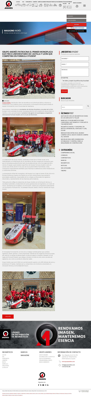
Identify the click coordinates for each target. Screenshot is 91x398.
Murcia (54, 393)
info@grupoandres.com (68, 365)
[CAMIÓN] (35, 4)
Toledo (6, 395)
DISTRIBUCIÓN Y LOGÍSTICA (47, 357)
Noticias (64, 165)
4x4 (3, 357)
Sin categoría (66, 168)
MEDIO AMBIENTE (44, 362)
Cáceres (18, 393)
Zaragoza (20, 395)
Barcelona (12, 393)
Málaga (50, 393)
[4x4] (23, 4)
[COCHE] (18, 4)
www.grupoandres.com (68, 362)
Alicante (3, 393)
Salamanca (62, 393)
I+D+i (46, 391)
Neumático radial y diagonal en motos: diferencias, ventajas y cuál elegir (74, 129)
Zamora (16, 395)
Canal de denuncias (40, 391)
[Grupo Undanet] (84, 392)
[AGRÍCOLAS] (41, 4)
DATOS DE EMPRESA (44, 359)
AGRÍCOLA (5, 364)
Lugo (45, 393)
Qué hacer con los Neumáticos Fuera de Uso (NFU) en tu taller (74, 117)
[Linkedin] (47, 385)
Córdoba (27, 393)
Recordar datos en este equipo (77, 27)
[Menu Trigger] (84, 5)
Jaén (37, 393)
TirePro (63, 171)
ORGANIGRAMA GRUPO (45, 360)
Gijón (31, 393)
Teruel (3, 395)
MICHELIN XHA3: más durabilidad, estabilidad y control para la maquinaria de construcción (72, 141)
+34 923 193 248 (66, 367)
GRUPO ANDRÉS (43, 355)
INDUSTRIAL (5, 366)
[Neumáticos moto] (51, 4)
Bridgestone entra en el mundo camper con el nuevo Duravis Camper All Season (74, 135)
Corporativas (66, 158)
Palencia (57, 393)
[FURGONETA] (29, 4)
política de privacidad (82, 81)
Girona (34, 393)
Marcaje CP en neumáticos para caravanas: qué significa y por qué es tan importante (74, 122)
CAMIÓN (4, 360)
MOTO (4, 362)
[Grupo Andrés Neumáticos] (7, 8)
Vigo (13, 395)
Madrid (47, 393)
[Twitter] (40, 385)
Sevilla (70, 393)
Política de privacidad (20, 391)
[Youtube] (43, 385)
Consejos (64, 155)
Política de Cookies (27, 391)
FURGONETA (5, 359)
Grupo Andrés (6, 103)
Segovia (66, 393)
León (39, 393)
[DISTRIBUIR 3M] (69, 5)
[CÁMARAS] (60, 4)
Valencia (9, 395)
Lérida (42, 393)
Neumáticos (65, 163)
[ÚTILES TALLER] (64, 5)
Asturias (7, 393)
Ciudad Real (23, 393)
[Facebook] (38, 385)
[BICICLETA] (55, 4)
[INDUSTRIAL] (46, 4)
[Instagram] (45, 385)
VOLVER (8, 316)
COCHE (4, 355)
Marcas (63, 160)
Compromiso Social (68, 153)
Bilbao (15, 393)
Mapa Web (34, 391)
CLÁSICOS (5, 367)
